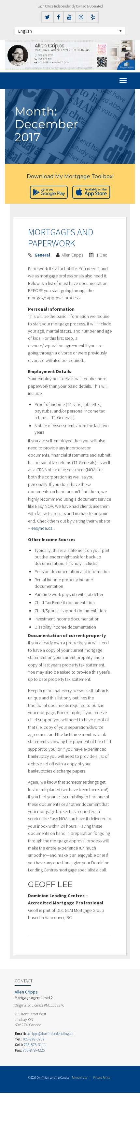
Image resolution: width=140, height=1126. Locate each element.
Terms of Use (79, 1077)
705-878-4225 (34, 1050)
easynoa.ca (41, 528)
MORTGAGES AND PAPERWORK (60, 237)
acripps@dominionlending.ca (50, 1033)
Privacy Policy (101, 1077)
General (42, 255)
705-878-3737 (33, 1039)
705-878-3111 (35, 1044)
